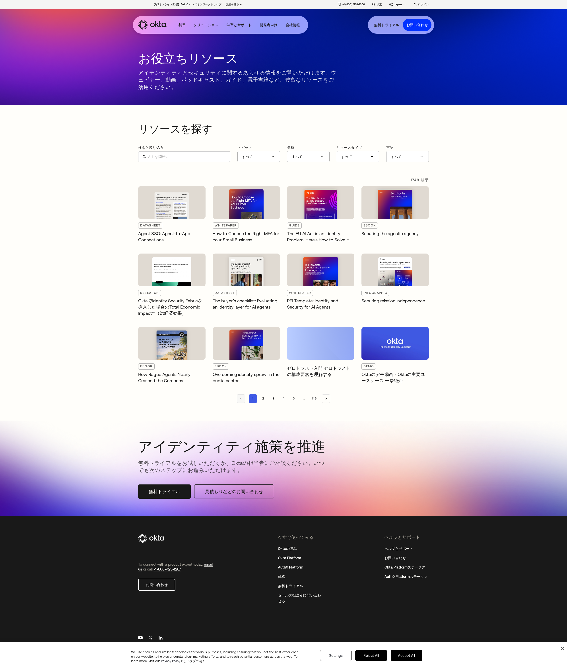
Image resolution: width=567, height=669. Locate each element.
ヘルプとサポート (398, 549)
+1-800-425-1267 (167, 569)
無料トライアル (386, 25)
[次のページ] (326, 398)
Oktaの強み (287, 549)
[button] (258, 154)
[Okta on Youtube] (140, 638)
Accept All (406, 655)
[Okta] (152, 25)
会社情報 (293, 25)
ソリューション (205, 25)
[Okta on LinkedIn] (160, 638)
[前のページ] (241, 398)
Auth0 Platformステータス (406, 576)
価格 (281, 576)
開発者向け (269, 25)
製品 (181, 25)
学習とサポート (239, 25)
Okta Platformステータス (405, 567)
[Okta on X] (150, 638)
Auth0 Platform (290, 567)
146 (314, 398)
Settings (336, 655)
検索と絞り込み (150, 147)
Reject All (371, 655)
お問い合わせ (417, 25)
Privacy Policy (183, 661)
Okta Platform (289, 558)
